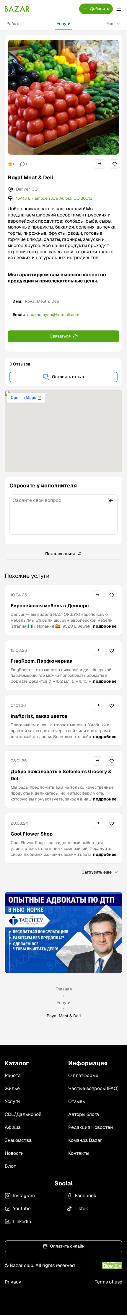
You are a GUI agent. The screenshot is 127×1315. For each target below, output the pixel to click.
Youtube (22, 1208)
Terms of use (108, 1282)
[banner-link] (63, 932)
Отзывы (77, 1101)
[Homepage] (17, 9)
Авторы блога (83, 1114)
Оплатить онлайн (67, 1246)
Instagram (24, 1195)
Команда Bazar (85, 1140)
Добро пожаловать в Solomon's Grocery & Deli (61, 775)
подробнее (104, 626)
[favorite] (114, 164)
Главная (64, 989)
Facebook (85, 1195)
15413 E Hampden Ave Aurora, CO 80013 (54, 198)
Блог (10, 1166)
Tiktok (81, 1208)
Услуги (63, 23)
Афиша (13, 1127)
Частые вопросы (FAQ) (93, 1088)
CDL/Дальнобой (23, 1114)
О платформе (83, 1075)
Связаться (60, 336)
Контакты (78, 1153)
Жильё (12, 1088)
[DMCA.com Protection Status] (112, 1265)
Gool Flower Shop (32, 834)
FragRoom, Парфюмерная (42, 661)
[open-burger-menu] (118, 9)
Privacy (13, 1282)
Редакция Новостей (90, 1127)
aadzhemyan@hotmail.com (53, 314)
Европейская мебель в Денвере (50, 606)
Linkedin (22, 1221)
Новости (14, 1153)
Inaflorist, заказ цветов (39, 716)
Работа (13, 23)
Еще (110, 23)
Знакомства (18, 1140)
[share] (99, 164)
